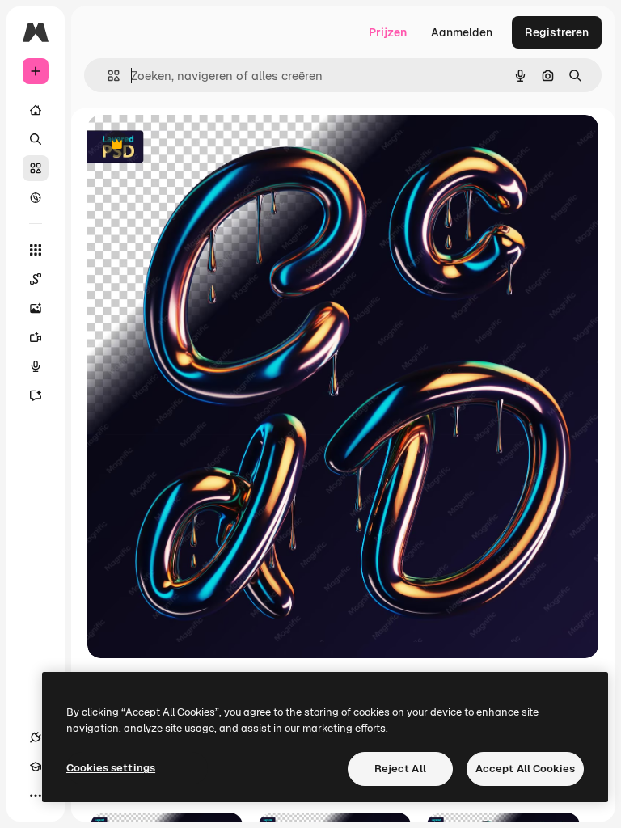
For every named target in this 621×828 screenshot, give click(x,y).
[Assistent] (36, 395)
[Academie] (36, 766)
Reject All (400, 768)
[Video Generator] (36, 337)
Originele (193, 145)
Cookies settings (110, 768)
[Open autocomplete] (107, 76)
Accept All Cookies (525, 768)
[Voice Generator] (36, 366)
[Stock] (36, 168)
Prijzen (388, 32)
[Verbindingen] (36, 737)
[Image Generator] (36, 308)
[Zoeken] (36, 139)
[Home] (36, 110)
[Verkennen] (36, 197)
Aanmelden (461, 32)
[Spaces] (36, 279)
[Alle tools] (36, 250)
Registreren (557, 32)
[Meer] (36, 796)
